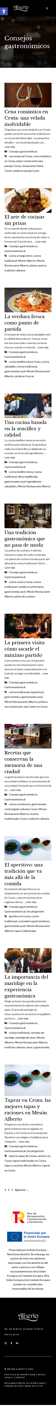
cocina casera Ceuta (20, 582)
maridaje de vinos (26, 1037)
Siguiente (22, 1189)
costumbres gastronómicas (33, 921)
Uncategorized (35, 911)
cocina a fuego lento (20, 255)
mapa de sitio (34, 1386)
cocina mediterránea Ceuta (24, 361)
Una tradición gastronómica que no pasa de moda (24, 539)
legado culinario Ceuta (24, 809)
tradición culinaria (14, 270)
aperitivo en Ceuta (19, 916)
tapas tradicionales (25, 930)
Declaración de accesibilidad (24, 1383)
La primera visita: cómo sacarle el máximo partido (24, 649)
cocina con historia (19, 804)
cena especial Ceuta (20, 156)
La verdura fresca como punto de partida (24, 323)
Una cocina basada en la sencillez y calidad (25, 429)
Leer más (9, 146)
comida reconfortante (31, 586)
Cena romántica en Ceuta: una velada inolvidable (26, 118)
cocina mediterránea (21, 471)
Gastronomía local (14, 251)
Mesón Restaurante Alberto (34, 486)
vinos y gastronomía (37, 1047)
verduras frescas (24, 376)
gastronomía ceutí (15, 371)
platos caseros (38, 265)
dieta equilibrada (27, 476)
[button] (4, 11)
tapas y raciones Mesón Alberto (22, 1165)
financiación (13, 1386)
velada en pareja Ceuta (26, 170)
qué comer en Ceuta (35, 706)
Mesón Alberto (27, 260)
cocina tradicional (27, 366)
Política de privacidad (20, 1374)
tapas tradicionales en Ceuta (29, 1160)
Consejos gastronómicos (23, 151)
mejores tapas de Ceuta (22, 1156)
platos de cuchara (24, 596)
